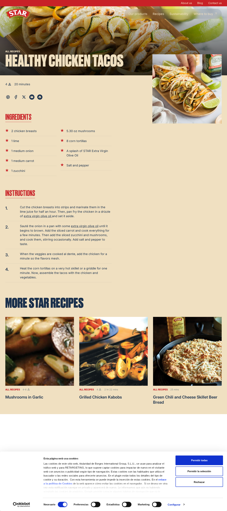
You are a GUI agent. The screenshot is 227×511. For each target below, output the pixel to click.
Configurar (174, 504)
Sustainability (179, 14)
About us (186, 3)
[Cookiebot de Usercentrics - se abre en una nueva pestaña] (21, 504)
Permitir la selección (199, 471)
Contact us (215, 3)
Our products (137, 14)
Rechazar (199, 482)
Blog (200, 3)
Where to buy (203, 14)
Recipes (158, 14)
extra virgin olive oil (38, 216)
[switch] (95, 504)
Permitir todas (199, 460)
